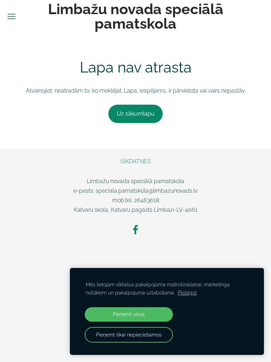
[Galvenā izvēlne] (11, 16)
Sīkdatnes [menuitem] (135, 161)
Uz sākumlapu (136, 113)
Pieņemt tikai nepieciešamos (129, 335)
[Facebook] (135, 229)
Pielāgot (187, 293)
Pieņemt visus (129, 314)
